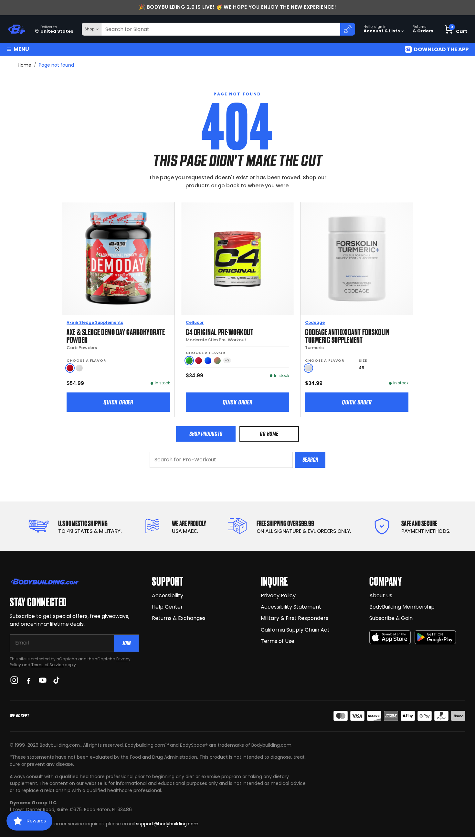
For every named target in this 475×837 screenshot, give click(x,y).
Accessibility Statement (291, 607)
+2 (227, 360)
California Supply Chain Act (295, 629)
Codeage (315, 322)
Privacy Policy (278, 595)
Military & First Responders (294, 618)
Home (24, 65)
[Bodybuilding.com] (16, 29)
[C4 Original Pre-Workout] (237, 258)
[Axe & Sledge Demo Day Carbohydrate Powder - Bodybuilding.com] (118, 258)
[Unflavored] (79, 368)
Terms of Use (277, 641)
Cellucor (195, 322)
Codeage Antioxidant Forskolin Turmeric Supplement (347, 335)
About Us (380, 595)
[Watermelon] (217, 360)
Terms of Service (47, 664)
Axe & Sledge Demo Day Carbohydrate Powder (116, 335)
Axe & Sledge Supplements (95, 322)
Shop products (205, 433)
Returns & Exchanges (179, 618)
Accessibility (167, 595)
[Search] (347, 29)
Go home (269, 433)
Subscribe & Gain (391, 618)
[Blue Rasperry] (208, 360)
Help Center (167, 607)
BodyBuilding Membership (402, 607)
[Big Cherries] (70, 368)
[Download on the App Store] (390, 637)
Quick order (118, 402)
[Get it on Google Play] (435, 637)
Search (310, 459)
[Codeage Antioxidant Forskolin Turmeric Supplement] (357, 258)
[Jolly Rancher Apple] (189, 360)
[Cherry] (198, 360)
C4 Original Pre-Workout (219, 331)
